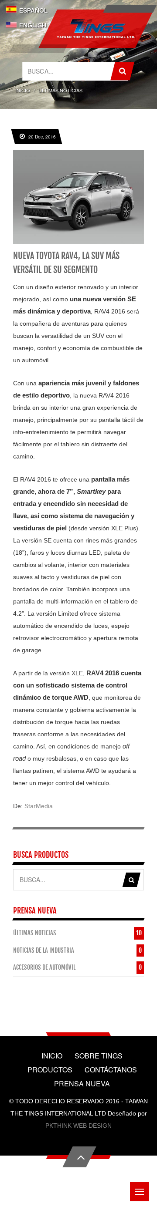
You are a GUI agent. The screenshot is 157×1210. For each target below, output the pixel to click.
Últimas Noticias (34, 933)
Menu (139, 1191)
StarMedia (38, 805)
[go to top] (79, 1156)
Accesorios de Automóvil (44, 967)
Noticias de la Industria (43, 950)
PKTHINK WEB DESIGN (78, 1125)
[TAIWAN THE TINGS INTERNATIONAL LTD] (96, 29)
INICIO (22, 90)
